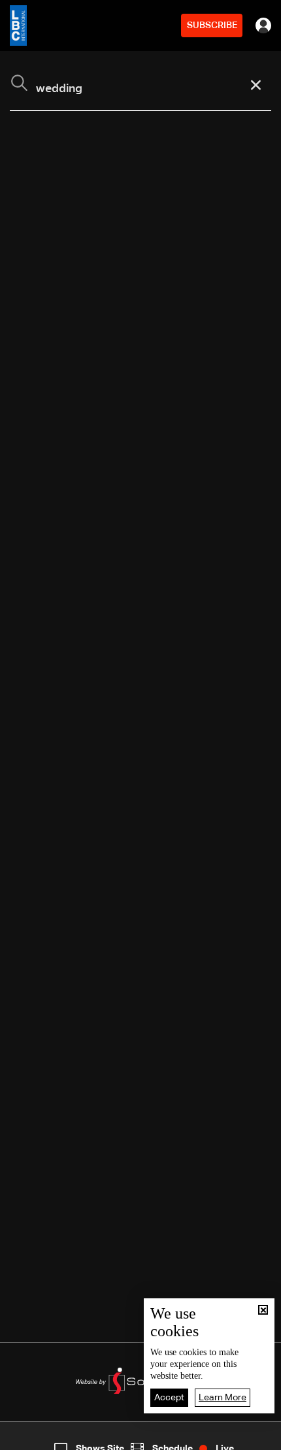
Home (30, 1439)
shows (204, 1439)
